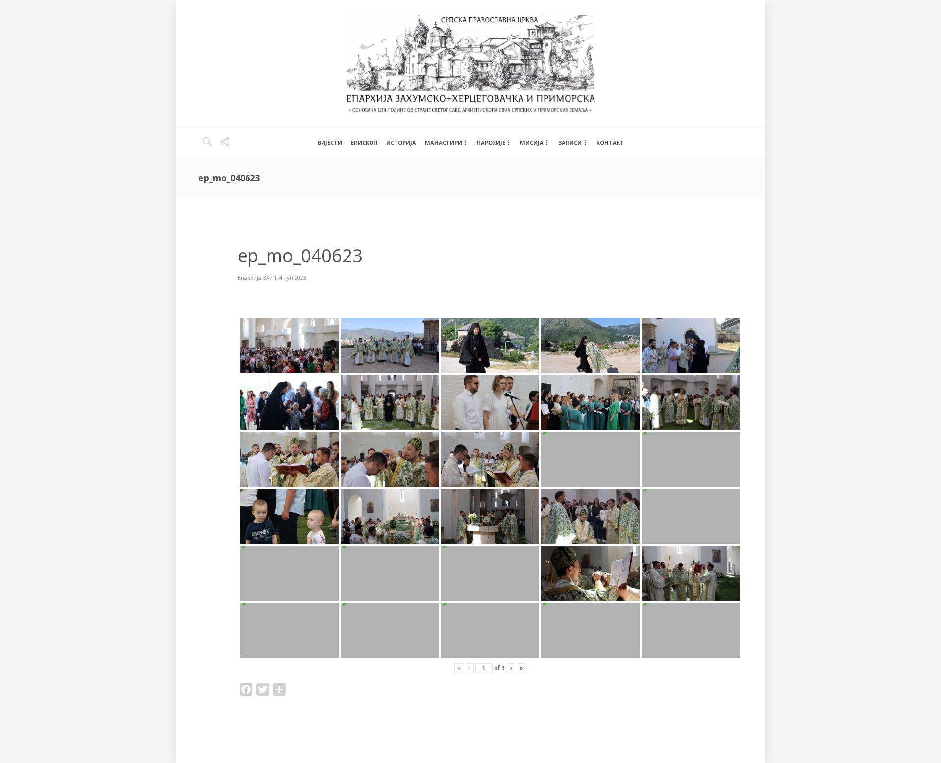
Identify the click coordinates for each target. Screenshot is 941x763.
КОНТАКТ (610, 142)
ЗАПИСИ (570, 142)
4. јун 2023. (293, 277)
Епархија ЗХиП (257, 277)
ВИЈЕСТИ (330, 142)
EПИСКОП (364, 142)
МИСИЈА (532, 142)
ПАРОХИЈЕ (491, 142)
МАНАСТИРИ (443, 142)
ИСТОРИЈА (401, 142)
